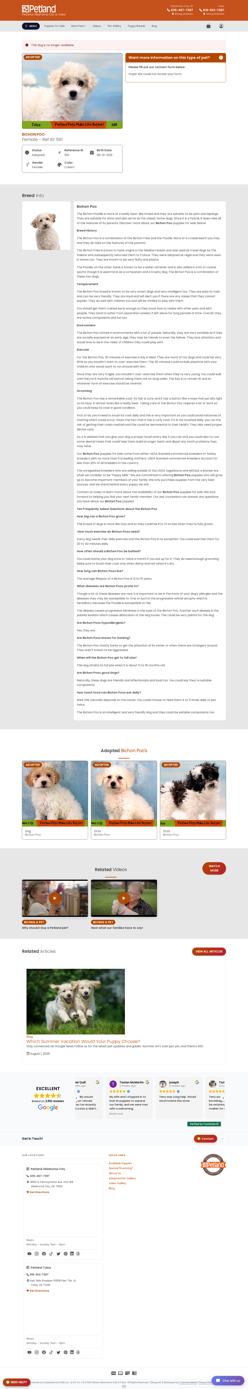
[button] (223, 1098)
